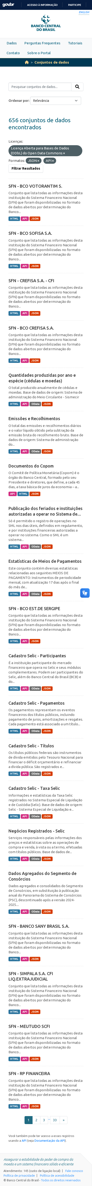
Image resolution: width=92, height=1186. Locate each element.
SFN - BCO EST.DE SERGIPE (34, 608)
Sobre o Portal (39, 53)
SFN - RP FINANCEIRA (29, 1073)
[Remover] (64, 153)
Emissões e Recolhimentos (34, 418)
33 (55, 1120)
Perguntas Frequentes (42, 43)
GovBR (8, 5)
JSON (35, 218)
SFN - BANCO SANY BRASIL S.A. (38, 926)
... (49, 1118)
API (24, 218)
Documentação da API (49, 1140)
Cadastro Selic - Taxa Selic (34, 788)
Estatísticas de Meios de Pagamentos (45, 561)
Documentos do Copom (31, 466)
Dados (12, 43)
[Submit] (77, 87)
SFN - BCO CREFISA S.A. (31, 328)
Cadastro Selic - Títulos (31, 745)
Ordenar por (18, 101)
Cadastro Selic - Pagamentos (36, 703)
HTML (14, 218)
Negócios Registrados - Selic (36, 831)
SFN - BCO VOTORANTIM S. (35, 186)
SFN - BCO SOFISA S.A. (30, 233)
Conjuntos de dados (51, 62)
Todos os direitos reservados (60, 1180)
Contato (13, 53)
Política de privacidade (19, 1175)
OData (35, 404)
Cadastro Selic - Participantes (37, 655)
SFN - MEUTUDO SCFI (29, 1026)
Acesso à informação (42, 5)
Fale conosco (74, 1170)
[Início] (27, 62)
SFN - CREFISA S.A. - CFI (31, 280)
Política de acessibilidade (57, 1175)
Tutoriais (75, 43)
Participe (74, 5)
